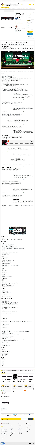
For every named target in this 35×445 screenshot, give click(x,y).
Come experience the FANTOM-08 (13, 234)
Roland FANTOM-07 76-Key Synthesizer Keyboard (4, 380)
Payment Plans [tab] (13, 42)
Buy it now (30, 33)
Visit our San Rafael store (4, 429)
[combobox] (26, 4)
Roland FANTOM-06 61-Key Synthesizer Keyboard (9, 380)
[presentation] (1, 414)
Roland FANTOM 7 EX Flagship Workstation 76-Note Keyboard (25, 380)
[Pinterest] (6, 437)
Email (16, 31)
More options (18, 31)
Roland (16, 12)
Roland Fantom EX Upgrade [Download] (14, 380)
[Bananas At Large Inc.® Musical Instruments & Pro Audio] (10, 4)
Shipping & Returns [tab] (26, 42)
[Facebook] (1, 437)
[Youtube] (2, 438)
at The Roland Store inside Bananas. (21, 234)
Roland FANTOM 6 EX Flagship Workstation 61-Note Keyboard (31, 380)
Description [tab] (8, 42)
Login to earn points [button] (30, 37)
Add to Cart (30, 31)
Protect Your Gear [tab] (19, 42)
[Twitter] (3, 437)
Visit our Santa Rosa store (4, 432)
